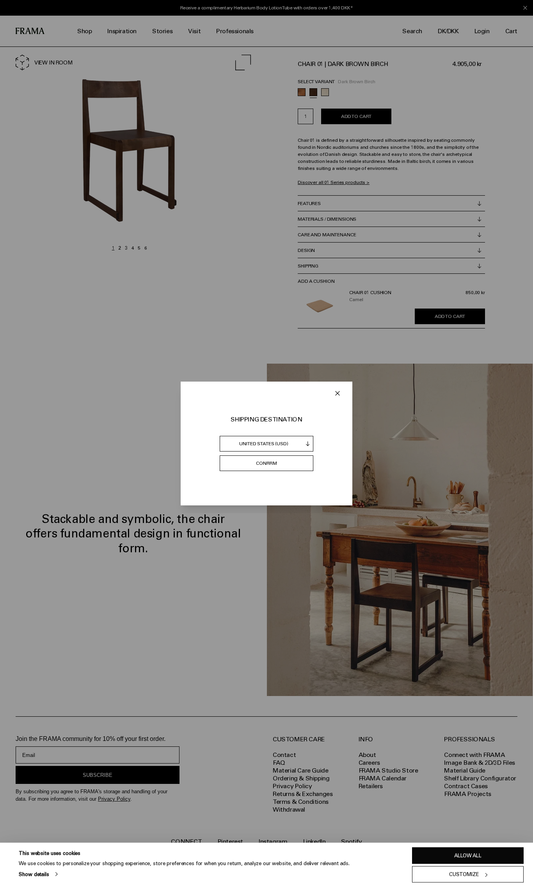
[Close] (337, 393)
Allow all (467, 855)
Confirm (266, 463)
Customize (464, 874)
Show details (34, 874)
